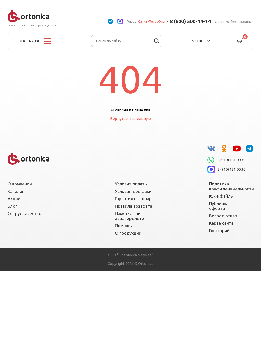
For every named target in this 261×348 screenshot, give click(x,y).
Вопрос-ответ (223, 215)
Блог (12, 206)
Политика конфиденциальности (228, 186)
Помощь (123, 225)
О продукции (128, 233)
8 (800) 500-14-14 (190, 21)
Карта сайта (221, 223)
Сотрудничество (24, 213)
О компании (20, 183)
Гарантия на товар (133, 198)
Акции (14, 198)
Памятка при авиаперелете (129, 216)
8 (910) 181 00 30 (231, 160)
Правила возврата (133, 206)
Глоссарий (219, 230)
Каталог (16, 191)
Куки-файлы (221, 196)
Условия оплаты (131, 183)
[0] (239, 41)
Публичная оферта (220, 206)
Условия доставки (133, 191)
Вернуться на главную (130, 118)
